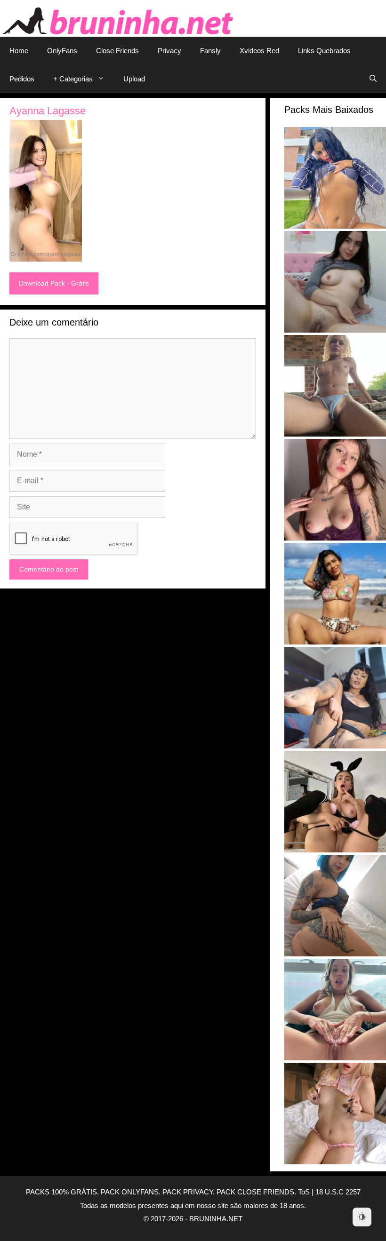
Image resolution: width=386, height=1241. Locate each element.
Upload (134, 79)
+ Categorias (73, 79)
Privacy (169, 51)
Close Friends (117, 51)
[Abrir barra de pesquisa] (373, 79)
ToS (304, 1192)
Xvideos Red (259, 51)
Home (18, 51)
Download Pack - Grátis (54, 283)
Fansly (210, 51)
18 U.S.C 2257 (338, 1192)
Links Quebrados (324, 51)
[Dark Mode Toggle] (362, 1217)
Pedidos (21, 79)
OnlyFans (62, 51)
